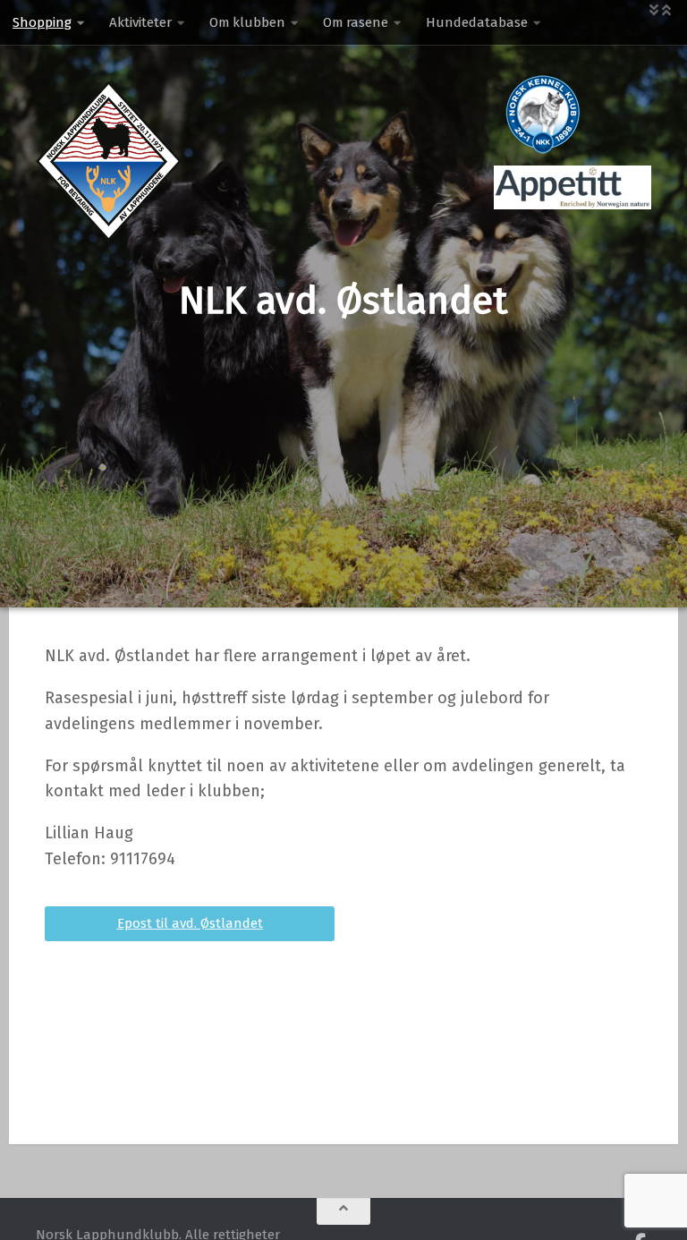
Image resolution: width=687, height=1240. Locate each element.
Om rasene (355, 22)
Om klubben (247, 22)
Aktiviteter (140, 22)
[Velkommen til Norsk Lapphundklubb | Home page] (109, 161)
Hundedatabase (477, 22)
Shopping (42, 22)
